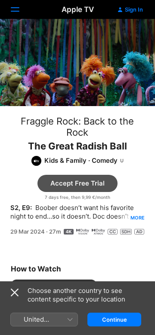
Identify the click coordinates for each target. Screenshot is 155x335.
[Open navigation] (20, 9)
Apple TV (78, 9)
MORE (137, 218)
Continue (114, 319)
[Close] (15, 292)
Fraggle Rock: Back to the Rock (77, 127)
